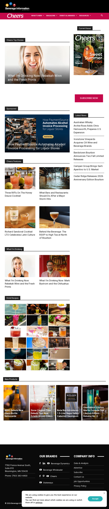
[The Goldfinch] (37, 353)
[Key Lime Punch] (37, 342)
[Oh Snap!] (37, 365)
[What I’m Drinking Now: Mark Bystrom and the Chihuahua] (54, 266)
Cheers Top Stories (15, 40)
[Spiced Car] (59, 365)
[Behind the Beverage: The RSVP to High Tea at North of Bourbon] (54, 217)
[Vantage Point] (37, 320)
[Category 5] (15, 320)
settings (38, 502)
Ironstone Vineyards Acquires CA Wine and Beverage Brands (85, 142)
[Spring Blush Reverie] (59, 353)
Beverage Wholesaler (53, 470)
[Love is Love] (15, 353)
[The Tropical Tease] (59, 320)
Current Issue (85, 28)
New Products (11, 379)
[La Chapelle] (37, 309)
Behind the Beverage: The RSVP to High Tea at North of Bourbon (53, 234)
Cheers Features (14, 161)
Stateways (48, 482)
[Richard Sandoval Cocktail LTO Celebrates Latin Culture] (20, 217)
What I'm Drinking (14, 249)
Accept (95, 498)
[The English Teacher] (37, 331)
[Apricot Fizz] (59, 331)
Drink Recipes (13, 298)
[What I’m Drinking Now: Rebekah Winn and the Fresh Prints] (37, 65)
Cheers (53, 476)
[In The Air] (15, 342)
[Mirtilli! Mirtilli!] (59, 309)
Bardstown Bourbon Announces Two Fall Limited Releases (89, 156)
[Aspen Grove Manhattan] (59, 342)
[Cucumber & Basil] (15, 309)
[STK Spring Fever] (15, 365)
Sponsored (11, 109)
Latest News (80, 115)
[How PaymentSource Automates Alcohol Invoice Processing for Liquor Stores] (37, 133)
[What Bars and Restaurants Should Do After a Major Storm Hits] (54, 178)
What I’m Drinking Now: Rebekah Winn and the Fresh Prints (20, 283)
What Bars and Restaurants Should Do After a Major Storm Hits (53, 195)
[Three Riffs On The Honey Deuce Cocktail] (20, 178)
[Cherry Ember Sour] (15, 331)
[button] (102, 16)
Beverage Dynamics (60, 463)
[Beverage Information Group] (19, 6)
